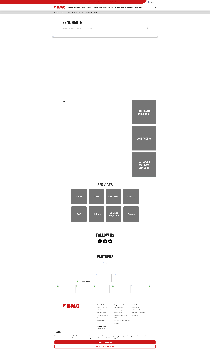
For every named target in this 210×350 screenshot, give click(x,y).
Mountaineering (127, 7)
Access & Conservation (76, 7)
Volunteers (83, 2)
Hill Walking (115, 7)
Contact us (135, 307)
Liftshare (96, 214)
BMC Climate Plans (120, 315)
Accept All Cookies (105, 342)
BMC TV (131, 196)
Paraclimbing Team (90, 12)
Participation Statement (122, 320)
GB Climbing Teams (73, 12)
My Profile (113, 2)
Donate (116, 323)
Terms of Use (101, 328)
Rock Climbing (104, 7)
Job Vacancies (136, 310)
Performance (138, 7)
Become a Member (59, 2)
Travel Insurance (72, 2)
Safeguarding (118, 307)
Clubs (90, 2)
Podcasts (100, 318)
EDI (115, 318)
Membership (101, 312)
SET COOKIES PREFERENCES (105, 347)
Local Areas (98, 2)
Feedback (134, 315)
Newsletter (101, 320)
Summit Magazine (114, 214)
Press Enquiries (136, 318)
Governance (118, 312)
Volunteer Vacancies (138, 312)
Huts (96, 196)
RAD (79, 214)
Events (106, 2)
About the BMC (102, 307)
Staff (99, 310)
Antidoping (118, 310)
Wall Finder (113, 196)
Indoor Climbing (92, 7)
